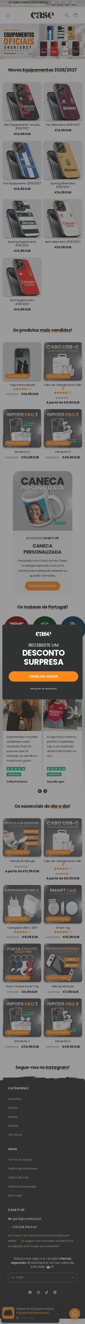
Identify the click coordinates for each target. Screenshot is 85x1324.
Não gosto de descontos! (43, 688)
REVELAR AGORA (43, 676)
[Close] (78, 629)
